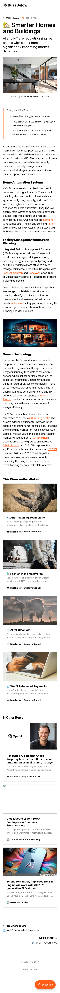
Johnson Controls (13, 273)
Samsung (48, 219)
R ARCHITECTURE (29, 96)
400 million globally (39, 418)
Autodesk (16, 303)
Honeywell (34, 273)
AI (23, 18)
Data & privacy (30, 969)
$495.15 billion (11, 445)
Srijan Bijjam (12, 18)
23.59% (52, 449)
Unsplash (44, 96)
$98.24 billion (40, 437)
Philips (51, 223)
